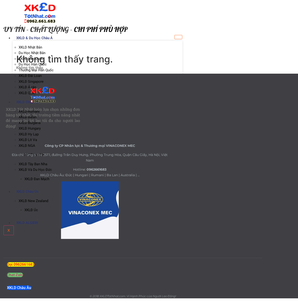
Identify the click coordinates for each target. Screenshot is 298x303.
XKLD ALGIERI (27, 223)
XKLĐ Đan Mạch (36, 179)
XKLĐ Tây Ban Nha (33, 164)
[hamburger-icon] (178, 37)
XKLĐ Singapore (31, 81)
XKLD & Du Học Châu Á (34, 38)
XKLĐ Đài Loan (30, 76)
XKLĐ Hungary (30, 128)
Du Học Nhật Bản (32, 53)
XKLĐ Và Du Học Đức (35, 170)
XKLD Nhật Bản (30, 47)
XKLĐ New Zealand (33, 201)
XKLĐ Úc (31, 210)
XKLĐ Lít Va (28, 140)
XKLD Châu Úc (27, 191)
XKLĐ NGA (27, 146)
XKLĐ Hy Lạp (29, 134)
